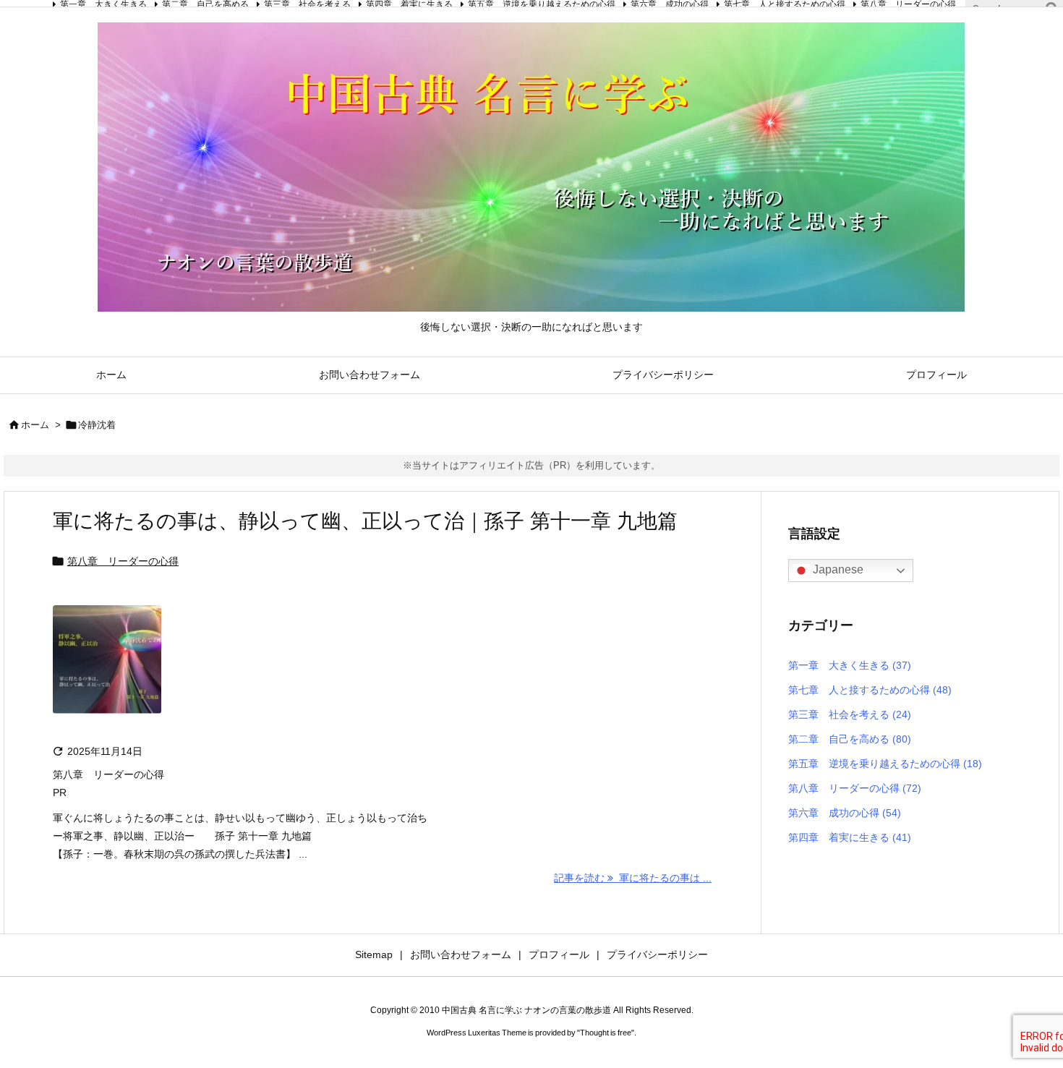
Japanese (836, 569)
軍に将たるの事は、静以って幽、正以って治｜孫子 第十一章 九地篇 (365, 521)
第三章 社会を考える (849, 714)
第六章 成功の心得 (844, 813)
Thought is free (605, 1032)
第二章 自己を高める (849, 739)
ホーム (35, 424)
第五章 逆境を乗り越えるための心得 (885, 763)
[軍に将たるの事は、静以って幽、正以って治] (107, 669)
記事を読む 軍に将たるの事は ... (633, 878)
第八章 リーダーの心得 (123, 561)
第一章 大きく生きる (849, 665)
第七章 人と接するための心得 (870, 690)
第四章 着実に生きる (849, 837)
